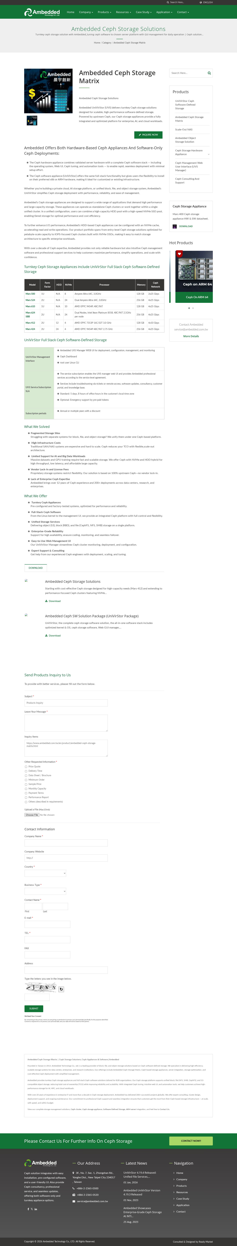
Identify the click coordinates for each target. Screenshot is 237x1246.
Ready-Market (206, 1242)
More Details (191, 336)
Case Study (143, 12)
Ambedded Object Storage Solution (185, 140)
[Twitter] (32, 1209)
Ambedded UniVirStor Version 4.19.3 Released (141, 1192)
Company (85, 12)
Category (106, 43)
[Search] (209, 73)
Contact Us (164, 1109)
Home (70, 12)
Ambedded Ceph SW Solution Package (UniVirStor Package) (91, 616)
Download (55, 601)
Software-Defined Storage (114, 1109)
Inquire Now (150, 135)
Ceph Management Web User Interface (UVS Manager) (189, 167)
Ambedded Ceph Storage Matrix (129, 43)
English (208, 2)
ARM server (131, 1109)
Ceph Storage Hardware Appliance (188, 152)
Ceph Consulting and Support (187, 181)
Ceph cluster (76, 1109)
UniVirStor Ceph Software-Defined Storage (185, 105)
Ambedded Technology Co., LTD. (59, 1242)
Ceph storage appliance (92, 1109)
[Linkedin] (36, 1209)
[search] (167, 2)
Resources (122, 12)
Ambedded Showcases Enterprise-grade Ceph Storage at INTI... (142, 1212)
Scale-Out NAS (184, 129)
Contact (182, 12)
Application (163, 12)
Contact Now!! (191, 1141)
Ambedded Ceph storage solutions (72, 581)
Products (104, 12)
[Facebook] (28, 1209)
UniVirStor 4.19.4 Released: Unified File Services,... (139, 1174)
